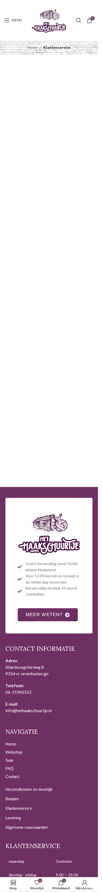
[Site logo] (49, 20)
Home (32, 47)
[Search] (78, 20)
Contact (12, 776)
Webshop (13, 752)
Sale (9, 760)
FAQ (9, 768)
